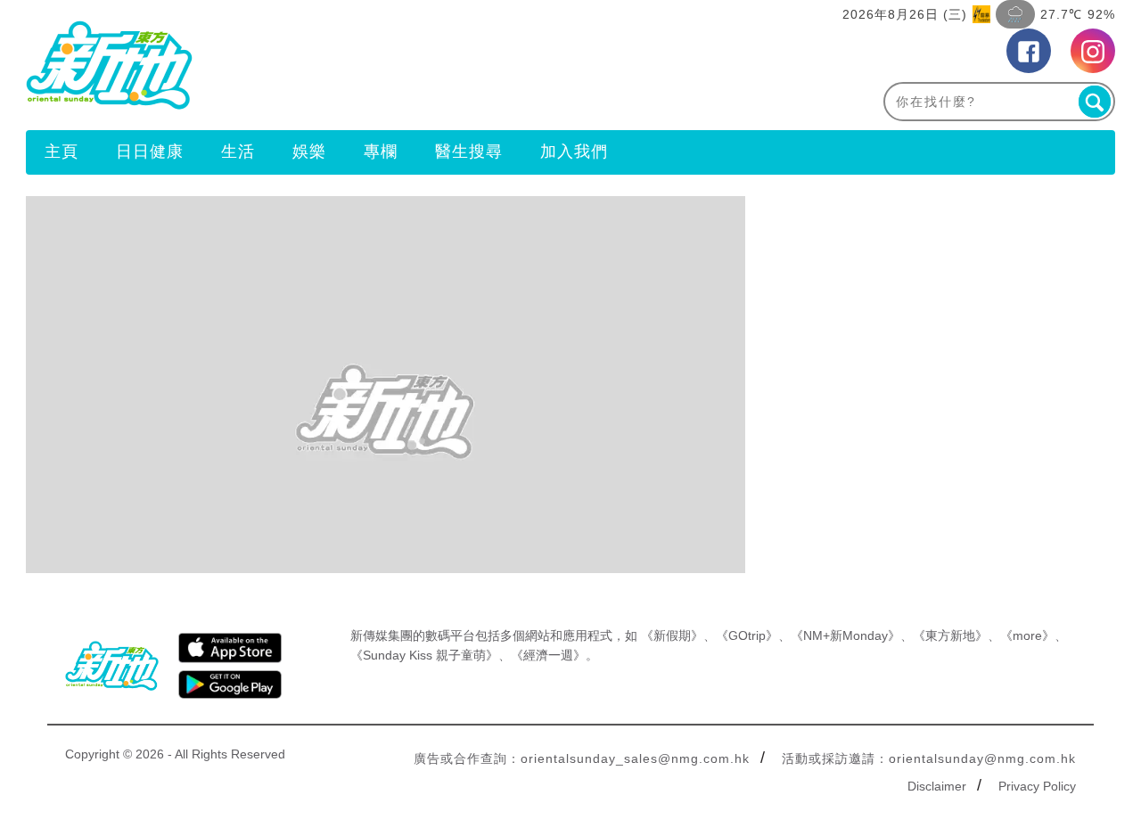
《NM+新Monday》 (845, 635)
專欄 (381, 151)
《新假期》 (672, 635)
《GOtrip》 (747, 635)
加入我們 (574, 151)
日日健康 (150, 151)
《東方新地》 (950, 635)
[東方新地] (298, 65)
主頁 (61, 151)
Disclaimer (936, 786)
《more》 (1027, 635)
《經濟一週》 (548, 655)
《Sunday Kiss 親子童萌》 (424, 655)
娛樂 (309, 151)
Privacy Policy (1037, 786)
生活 (238, 151)
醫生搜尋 (469, 151)
